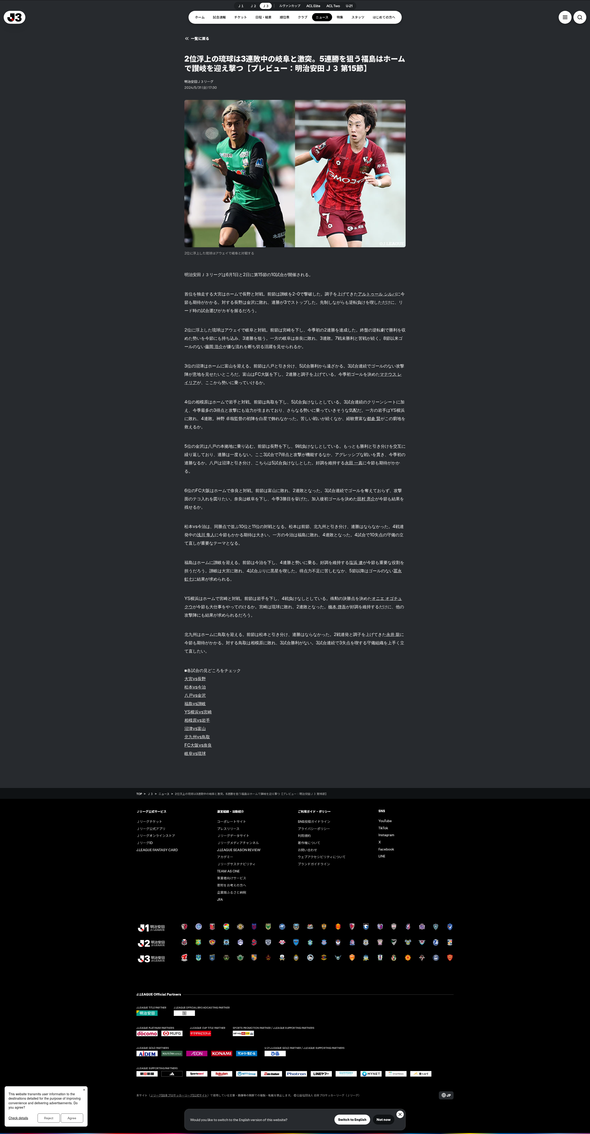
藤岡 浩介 (214, 346)
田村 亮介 (366, 498)
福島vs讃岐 (195, 703)
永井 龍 (393, 634)
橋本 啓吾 (337, 606)
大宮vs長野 (195, 678)
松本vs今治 (195, 687)
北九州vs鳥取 (197, 737)
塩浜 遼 (356, 562)
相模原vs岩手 (197, 720)
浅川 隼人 (206, 534)
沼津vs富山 (195, 728)
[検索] (579, 17)
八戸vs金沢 (195, 695)
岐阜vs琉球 (195, 753)
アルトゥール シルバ (377, 294)
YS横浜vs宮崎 (198, 712)
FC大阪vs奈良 (198, 745)
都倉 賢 (374, 418)
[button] (565, 17)
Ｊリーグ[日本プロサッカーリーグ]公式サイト (178, 1095)
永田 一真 (354, 463)
